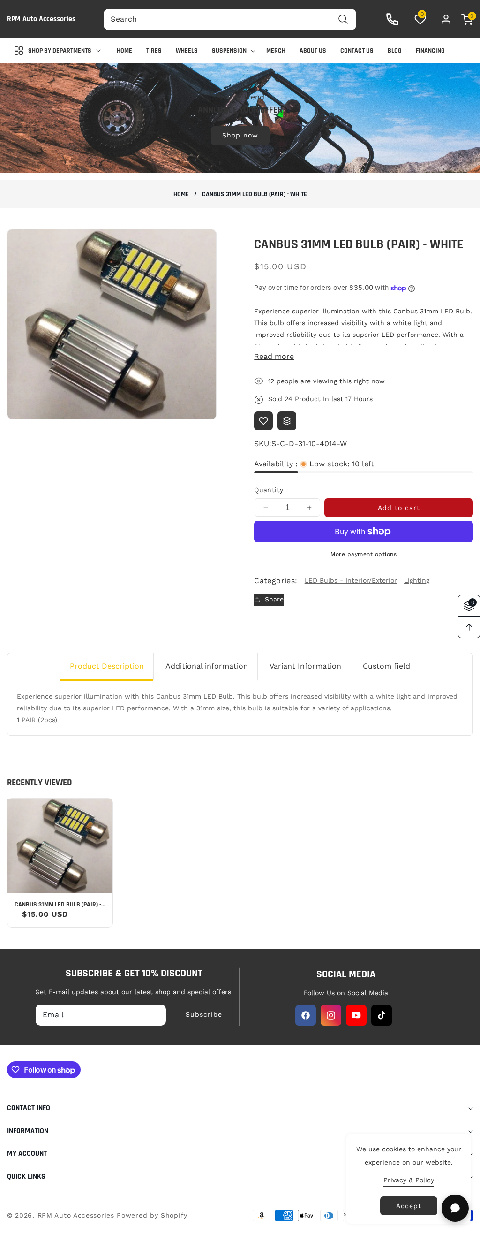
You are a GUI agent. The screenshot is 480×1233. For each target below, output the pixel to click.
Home (181, 194)
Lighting (416, 580)
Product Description (107, 666)
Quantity (268, 490)
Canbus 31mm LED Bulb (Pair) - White (58, 904)
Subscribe (204, 1014)
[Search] (343, 19)
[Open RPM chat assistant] (455, 1208)
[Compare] (287, 420)
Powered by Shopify (152, 1215)
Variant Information (305, 666)
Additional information (206, 666)
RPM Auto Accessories (76, 1215)
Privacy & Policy (408, 1180)
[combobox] (230, 19)
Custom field (386, 666)
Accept (408, 1206)
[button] (462, 19)
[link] (240, 117)
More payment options (363, 554)
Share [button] (274, 599)
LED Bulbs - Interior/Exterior (351, 580)
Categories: (275, 580)
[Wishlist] (263, 420)
